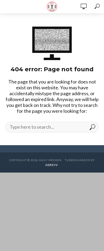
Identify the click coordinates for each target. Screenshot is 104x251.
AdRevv (51, 164)
